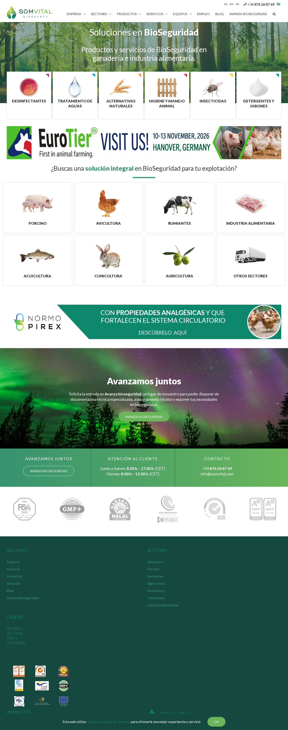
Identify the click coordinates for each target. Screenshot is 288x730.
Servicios (13, 583)
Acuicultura (155, 591)
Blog (10, 591)
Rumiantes (155, 576)
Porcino (153, 569)
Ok (216, 722)
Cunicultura (156, 598)
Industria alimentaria (162, 605)
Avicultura (155, 562)
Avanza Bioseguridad (22, 598)
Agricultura (155, 583)
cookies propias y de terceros (108, 722)
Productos (14, 576)
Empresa (13, 562)
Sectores (13, 569)
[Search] (274, 14)
